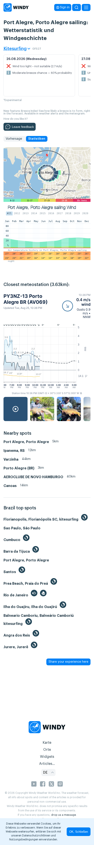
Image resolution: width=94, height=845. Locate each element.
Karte (47, 742)
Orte (47, 749)
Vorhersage (14, 138)
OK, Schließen (78, 831)
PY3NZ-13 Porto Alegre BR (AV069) (25, 299)
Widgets (47, 756)
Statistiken (36, 138)
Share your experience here (68, 661)
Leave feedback (23, 126)
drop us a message (63, 815)
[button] (76, 306)
